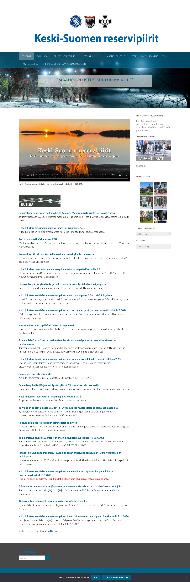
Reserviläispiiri (91, 56)
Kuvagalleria (30, 64)
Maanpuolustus (116, 56)
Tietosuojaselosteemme (117, 577)
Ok (95, 577)
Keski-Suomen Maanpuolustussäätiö (65, 64)
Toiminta (42, 56)
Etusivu (26, 56)
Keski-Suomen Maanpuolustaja (149, 56)
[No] (186, 577)
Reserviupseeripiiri (65, 56)
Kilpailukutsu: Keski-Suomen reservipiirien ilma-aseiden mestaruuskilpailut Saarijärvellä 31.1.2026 (74, 516)
